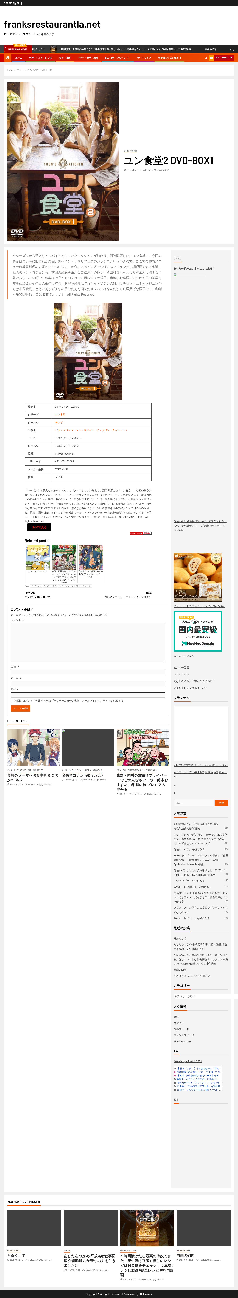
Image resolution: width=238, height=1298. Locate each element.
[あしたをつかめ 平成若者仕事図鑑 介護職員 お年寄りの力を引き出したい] (91, 1228)
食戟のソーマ (38, 770)
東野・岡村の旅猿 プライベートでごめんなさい (140, 770)
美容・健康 (64, 58)
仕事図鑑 (67, 1250)
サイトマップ (144, 58)
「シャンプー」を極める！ (189, 880)
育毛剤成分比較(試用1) (187, 828)
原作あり (23, 770)
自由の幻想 (176, 49)
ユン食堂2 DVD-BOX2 (37, 595)
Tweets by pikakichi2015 (188, 1061)
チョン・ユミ (120, 430)
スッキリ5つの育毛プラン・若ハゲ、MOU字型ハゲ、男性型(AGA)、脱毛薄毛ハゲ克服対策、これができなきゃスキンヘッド (200, 839)
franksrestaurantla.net (52, 24)
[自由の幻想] (204, 1228)
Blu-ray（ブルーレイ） (117, 58)
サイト (14, 689)
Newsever (129, 1294)
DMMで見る (39, 527)
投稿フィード (181, 1029)
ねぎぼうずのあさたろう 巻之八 (212, 49)
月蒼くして (180, 938)
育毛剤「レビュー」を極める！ (192, 918)
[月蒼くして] (34, 1228)
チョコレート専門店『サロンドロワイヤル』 (199, 606)
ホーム (18, 58)
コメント (17, 620)
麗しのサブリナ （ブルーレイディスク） (128, 595)
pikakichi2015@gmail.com (139, 170)
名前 (15, 666)
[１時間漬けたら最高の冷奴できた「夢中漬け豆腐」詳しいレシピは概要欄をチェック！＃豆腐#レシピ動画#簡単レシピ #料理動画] (147, 1228)
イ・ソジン (102, 430)
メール (16, 677)
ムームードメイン (184, 656)
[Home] (8, 58)
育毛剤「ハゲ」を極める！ (189, 849)
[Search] (206, 58)
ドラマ (16, 770)
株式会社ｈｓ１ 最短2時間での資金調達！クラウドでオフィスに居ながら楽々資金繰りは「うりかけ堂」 (201, 897)
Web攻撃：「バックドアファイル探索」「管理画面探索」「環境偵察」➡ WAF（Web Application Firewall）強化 (201, 860)
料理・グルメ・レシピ (40, 58)
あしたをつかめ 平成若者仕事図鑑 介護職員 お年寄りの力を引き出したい (90, 1260)
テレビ (126, 151)
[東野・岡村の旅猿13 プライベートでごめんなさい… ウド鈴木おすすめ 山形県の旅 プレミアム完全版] (143, 747)
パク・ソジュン (64, 430)
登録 (176, 1017)
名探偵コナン (97, 770)
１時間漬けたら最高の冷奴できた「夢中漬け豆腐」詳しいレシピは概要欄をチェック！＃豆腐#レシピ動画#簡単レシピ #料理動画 (91, 49)
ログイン (179, 1023)
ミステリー (79, 770)
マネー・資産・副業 (88, 58)
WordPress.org (182, 1041)
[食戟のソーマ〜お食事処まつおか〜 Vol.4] (33, 747)
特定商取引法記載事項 (169, 58)
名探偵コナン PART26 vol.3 (82, 775)
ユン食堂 (133, 151)
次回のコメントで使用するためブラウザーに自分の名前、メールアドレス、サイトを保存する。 (70, 700)
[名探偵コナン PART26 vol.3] (88, 747)
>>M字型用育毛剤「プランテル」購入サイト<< (201, 765)
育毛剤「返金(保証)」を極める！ (192, 886)
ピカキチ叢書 (181, 667)
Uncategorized (14, 1250)
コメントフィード (184, 1035)
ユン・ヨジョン (85, 430)
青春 (30, 770)
